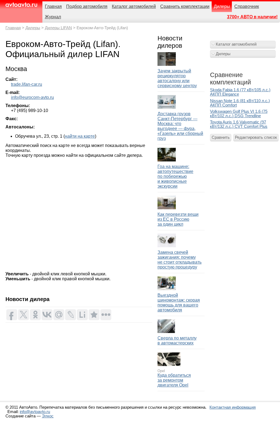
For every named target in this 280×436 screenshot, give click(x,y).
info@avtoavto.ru (35, 412)
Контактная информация (232, 407)
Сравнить (221, 137)
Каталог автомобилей (236, 44)
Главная (13, 28)
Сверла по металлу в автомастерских (177, 340)
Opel (161, 371)
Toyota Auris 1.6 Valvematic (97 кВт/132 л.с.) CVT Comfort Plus (238, 124)
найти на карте (80, 136)
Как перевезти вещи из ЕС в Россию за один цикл (178, 219)
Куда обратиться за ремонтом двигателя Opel (174, 380)
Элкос (48, 416)
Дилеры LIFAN (58, 28)
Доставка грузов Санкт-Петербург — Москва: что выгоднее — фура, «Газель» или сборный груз (180, 126)
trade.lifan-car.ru (26, 84)
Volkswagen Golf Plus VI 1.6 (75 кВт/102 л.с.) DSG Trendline (238, 113)
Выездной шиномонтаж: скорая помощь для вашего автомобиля (179, 302)
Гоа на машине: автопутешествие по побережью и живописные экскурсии (175, 176)
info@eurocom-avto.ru (32, 97)
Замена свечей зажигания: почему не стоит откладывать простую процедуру (180, 259)
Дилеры (32, 28)
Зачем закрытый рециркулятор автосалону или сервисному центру (177, 78)
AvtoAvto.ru (21, 5)
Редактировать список (256, 137)
